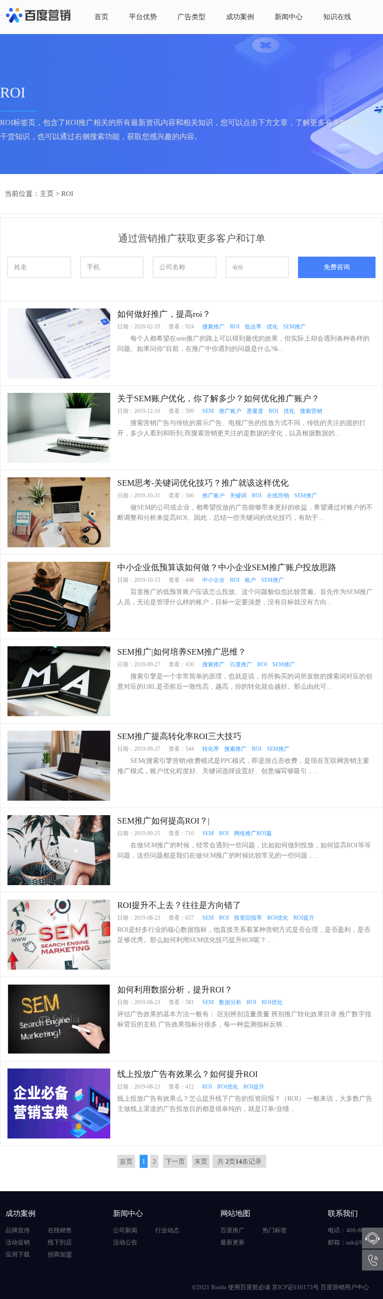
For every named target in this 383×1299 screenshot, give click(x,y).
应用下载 (18, 1254)
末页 (200, 1161)
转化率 (210, 749)
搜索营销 (311, 411)
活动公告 (125, 1242)
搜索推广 (213, 326)
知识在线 (337, 17)
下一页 (175, 1161)
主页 (47, 193)
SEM (208, 411)
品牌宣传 (18, 1230)
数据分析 (230, 1002)
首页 (101, 17)
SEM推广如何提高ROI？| (163, 820)
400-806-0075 (372, 1260)
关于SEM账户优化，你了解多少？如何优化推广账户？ (218, 398)
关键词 (238, 495)
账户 (250, 580)
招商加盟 (60, 1254)
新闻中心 (289, 17)
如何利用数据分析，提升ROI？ (175, 989)
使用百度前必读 (249, 1287)
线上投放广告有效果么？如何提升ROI (187, 1074)
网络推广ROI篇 (253, 833)
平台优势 (143, 17)
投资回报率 (248, 918)
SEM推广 (294, 326)
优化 (272, 326)
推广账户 (230, 411)
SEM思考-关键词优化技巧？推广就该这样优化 (203, 483)
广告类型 (191, 17)
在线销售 (60, 1230)
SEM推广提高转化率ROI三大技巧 (179, 736)
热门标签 (274, 1230)
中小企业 (213, 580)
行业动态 (167, 1230)
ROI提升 (303, 918)
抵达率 (253, 326)
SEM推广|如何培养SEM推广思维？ (181, 651)
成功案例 (240, 17)
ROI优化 (277, 918)
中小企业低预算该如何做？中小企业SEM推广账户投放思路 (226, 567)
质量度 (255, 411)
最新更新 (232, 1242)
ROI (67, 193)
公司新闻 (125, 1230)
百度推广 (241, 664)
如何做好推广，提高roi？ (164, 314)
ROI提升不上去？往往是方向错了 (179, 905)
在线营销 (278, 495)
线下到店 (60, 1242)
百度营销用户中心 (344, 1287)
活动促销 (18, 1242)
